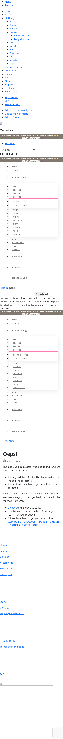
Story (3, 601)
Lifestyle (9, 74)
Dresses (13, 32)
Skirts (12, 56)
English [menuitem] (6, 149)
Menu (8, 1)
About (8, 81)
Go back (12, 507)
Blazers (13, 25)
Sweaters (14, 60)
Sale (7, 77)
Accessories (11, 70)
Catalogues (6, 574)
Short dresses (21, 35)
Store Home (14, 521)
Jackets (13, 46)
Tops (12, 63)
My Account (29, 521)
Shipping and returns (12, 613)
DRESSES (54, 521)
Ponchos (14, 53)
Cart (7, 100)
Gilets (12, 42)
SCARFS (43, 521)
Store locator (7, 568)
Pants (12, 49)
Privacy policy (7, 640)
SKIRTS (26, 525)
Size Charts (15, 67)
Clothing (9, 18)
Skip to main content (16, 113)
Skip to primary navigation (19, 110)
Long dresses (21, 39)
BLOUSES (15, 525)
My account (11, 97)
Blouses (13, 28)
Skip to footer (12, 117)
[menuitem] (34, 84)
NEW (7, 11)
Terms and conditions (12, 646)
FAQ (2, 674)
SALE (35, 525)
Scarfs (8, 14)
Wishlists (10, 143)
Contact (4, 607)
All (10, 21)
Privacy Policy (12, 104)
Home (3, 287)
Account (9, 5)
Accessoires (6, 562)
